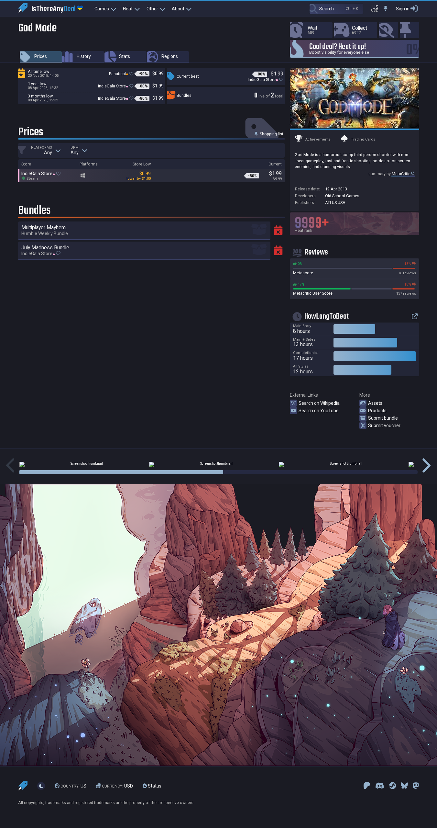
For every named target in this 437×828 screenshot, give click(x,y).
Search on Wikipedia (319, 403)
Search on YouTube (319, 410)
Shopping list (271, 133)
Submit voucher (384, 425)
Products (377, 410)
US (73, 785)
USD (117, 785)
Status (154, 785)
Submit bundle (383, 418)
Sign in (403, 8)
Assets (375, 403)
